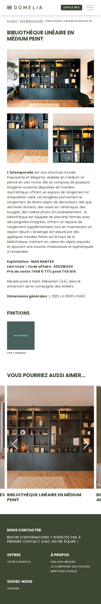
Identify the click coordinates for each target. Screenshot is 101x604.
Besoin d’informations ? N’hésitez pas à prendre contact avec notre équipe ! (44, 539)
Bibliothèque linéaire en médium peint (44, 497)
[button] (15, 444)
